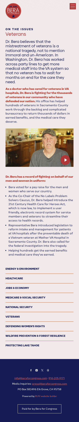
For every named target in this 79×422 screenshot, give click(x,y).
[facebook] (30, 370)
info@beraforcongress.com (30, 378)
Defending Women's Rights (25, 326)
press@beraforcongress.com (49, 383)
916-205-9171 (57, 378)
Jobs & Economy (17, 287)
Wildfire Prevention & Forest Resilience (35, 335)
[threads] (48, 370)
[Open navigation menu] (73, 6)
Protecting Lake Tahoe (22, 345)
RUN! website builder (46, 396)
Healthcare (14, 278)
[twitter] (42, 370)
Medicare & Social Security (25, 297)
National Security (19, 307)
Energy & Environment (22, 268)
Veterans (13, 316)
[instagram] (36, 370)
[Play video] (65, 160)
